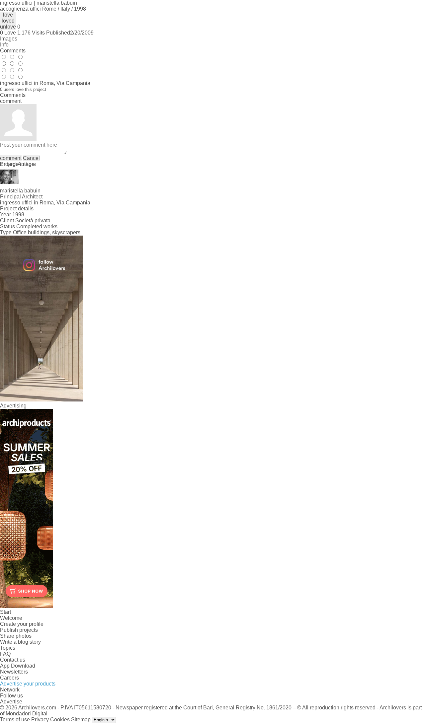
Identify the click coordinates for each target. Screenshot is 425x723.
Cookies (60, 719)
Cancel (31, 158)
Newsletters (14, 672)
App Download (17, 666)
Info (4, 44)
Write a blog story (20, 642)
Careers (9, 678)
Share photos (16, 636)
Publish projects (19, 630)
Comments (13, 50)
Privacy (40, 719)
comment (11, 158)
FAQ (5, 654)
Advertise (11, 701)
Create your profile (21, 624)
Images (8, 38)
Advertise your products (27, 684)
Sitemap (81, 719)
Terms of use (15, 719)
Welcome (11, 618)
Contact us (12, 660)
